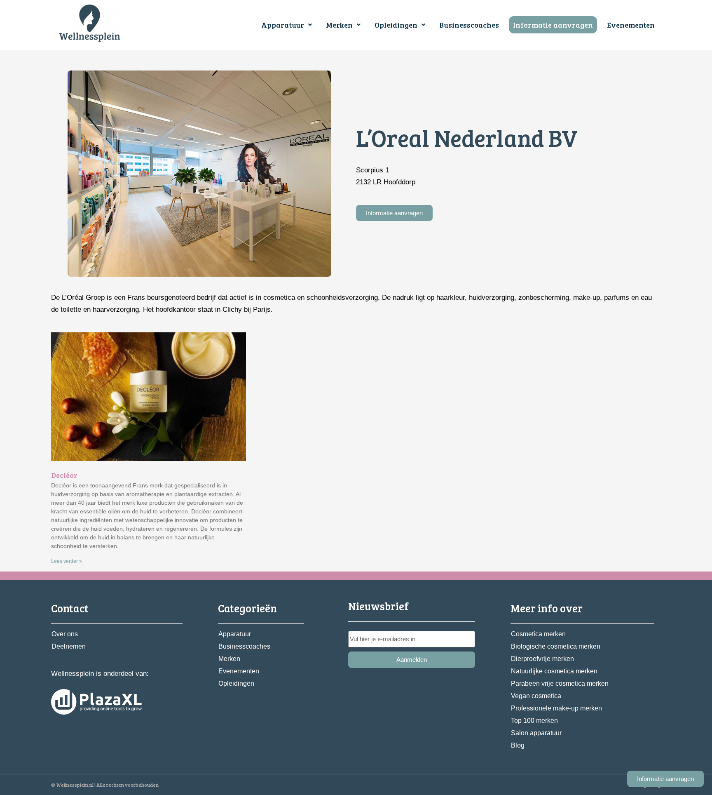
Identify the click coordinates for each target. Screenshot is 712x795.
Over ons (65, 633)
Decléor (64, 475)
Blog (518, 745)
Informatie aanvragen (553, 25)
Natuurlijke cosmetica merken (554, 671)
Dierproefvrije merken (542, 658)
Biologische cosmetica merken (555, 646)
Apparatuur (282, 25)
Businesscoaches (469, 25)
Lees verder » (66, 561)
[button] (286, 25)
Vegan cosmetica (536, 695)
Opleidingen (396, 25)
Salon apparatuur (536, 732)
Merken (339, 25)
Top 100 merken (534, 720)
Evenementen (631, 25)
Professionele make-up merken (556, 708)
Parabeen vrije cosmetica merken (560, 683)
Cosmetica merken (538, 633)
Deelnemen (69, 646)
